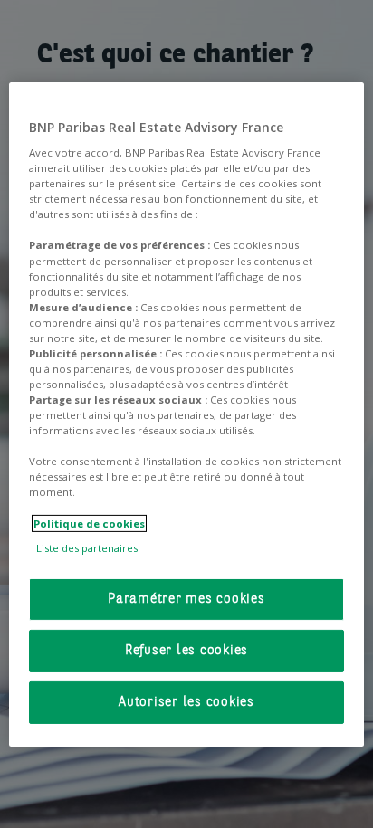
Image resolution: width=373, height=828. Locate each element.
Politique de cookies (89, 522)
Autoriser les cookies (186, 702)
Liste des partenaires (87, 548)
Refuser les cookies (186, 651)
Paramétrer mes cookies (186, 599)
